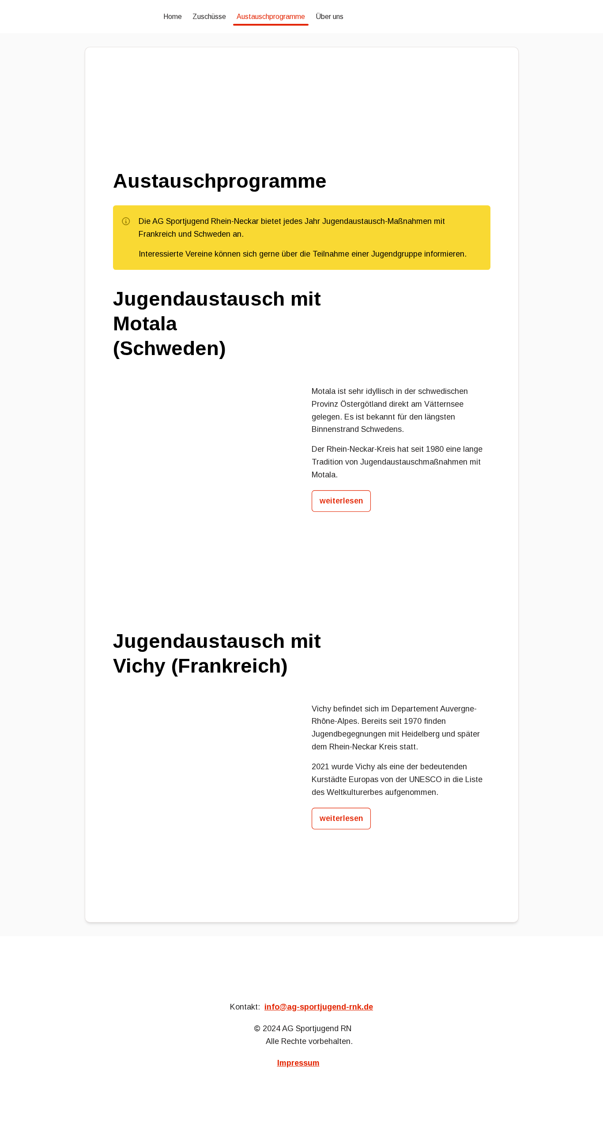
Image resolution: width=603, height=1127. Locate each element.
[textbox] (301, 16)
